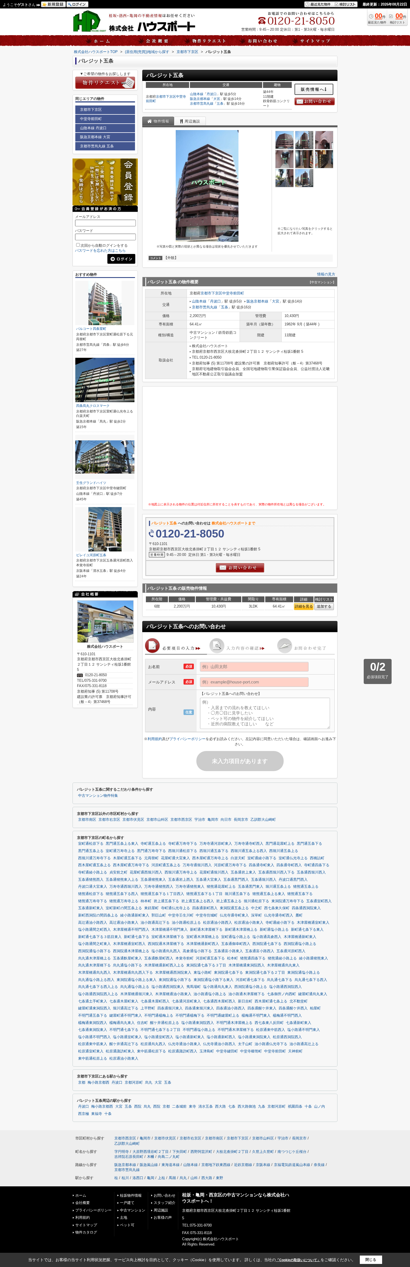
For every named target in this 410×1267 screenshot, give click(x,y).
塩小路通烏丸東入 (217, 987)
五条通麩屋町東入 (127, 958)
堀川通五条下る (237, 894)
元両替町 (151, 858)
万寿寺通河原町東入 (215, 844)
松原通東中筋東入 (92, 1044)
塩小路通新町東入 (189, 1037)
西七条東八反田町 (269, 1023)
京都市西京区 (181, 820)
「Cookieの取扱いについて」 (298, 1260)
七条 (231, 1106)
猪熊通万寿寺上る (123, 901)
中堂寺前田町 (233, 293)
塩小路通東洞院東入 (254, 1037)
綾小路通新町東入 (134, 915)
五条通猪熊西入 (90, 880)
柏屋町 (315, 1008)
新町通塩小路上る (274, 930)
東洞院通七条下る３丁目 (206, 965)
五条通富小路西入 (259, 951)
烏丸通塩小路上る (134, 987)
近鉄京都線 (243, 1165)
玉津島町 (206, 1051)
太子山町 (245, 1044)
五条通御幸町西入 (235, 944)
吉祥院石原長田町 (128, 1157)
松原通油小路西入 (217, 923)
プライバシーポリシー (187, 739)
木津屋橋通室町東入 (313, 923)
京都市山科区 (157, 820)
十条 (308, 1106)
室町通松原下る (90, 844)
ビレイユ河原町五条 (91, 555)
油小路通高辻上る (304, 1044)
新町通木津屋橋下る (206, 930)
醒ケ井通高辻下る (123, 1044)
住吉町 (142, 1023)
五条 (220, 103)
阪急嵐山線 (149, 1165)
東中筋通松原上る (92, 1058)
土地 (123, 1217)
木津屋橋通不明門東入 (169, 930)
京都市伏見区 (133, 820)
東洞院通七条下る (228, 973)
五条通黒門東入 (250, 887)
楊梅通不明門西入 (287, 1016)
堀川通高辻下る (125, 1008)
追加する (324, 606)
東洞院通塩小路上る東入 (136, 980)
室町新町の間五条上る (124, 908)
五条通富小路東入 (228, 951)
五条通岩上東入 (243, 872)
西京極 (83, 1114)
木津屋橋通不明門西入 (131, 930)
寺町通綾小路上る (92, 872)
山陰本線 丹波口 (93, 128)
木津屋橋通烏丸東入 (283, 965)
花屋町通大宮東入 (175, 858)
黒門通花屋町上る (280, 844)
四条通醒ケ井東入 (261, 1008)
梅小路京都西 (98, 1082)
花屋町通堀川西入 (213, 872)
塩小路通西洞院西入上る (98, 994)
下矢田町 (179, 1152)
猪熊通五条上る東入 (268, 894)
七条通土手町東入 (92, 1001)
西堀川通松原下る (182, 851)
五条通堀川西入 (263, 880)
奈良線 (319, 1165)
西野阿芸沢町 (201, 1152)
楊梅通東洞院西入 (92, 1023)
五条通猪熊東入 (153, 880)
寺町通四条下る (316, 865)
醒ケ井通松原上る (164, 1023)
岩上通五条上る (229, 901)
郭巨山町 (158, 915)
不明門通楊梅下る (189, 1016)
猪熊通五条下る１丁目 (204, 894)
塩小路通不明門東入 (303, 1030)
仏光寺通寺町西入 (278, 915)
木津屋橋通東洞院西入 (246, 965)
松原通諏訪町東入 (120, 1051)
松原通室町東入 (90, 1051)
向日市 (226, 820)
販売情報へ (313, 89)
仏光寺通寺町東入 (234, 915)
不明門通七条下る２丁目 (160, 1030)
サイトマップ (86, 1225)
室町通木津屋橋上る (202, 937)
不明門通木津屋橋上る (234, 1023)
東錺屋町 (151, 908)
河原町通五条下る (210, 958)
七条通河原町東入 (186, 1001)
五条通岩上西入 (181, 880)
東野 (219, 1178)
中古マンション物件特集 (98, 796)
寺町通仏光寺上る (175, 908)
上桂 (161, 1178)
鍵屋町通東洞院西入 (94, 1008)
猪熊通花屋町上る (221, 887)
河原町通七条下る (250, 980)
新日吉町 (245, 1001)
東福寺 (96, 1114)
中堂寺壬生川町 (181, 915)
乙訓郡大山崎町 (263, 820)
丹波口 (212, 94)
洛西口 (137, 1178)
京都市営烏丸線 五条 (97, 146)
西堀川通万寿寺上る (181, 872)
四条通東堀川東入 (199, 1008)
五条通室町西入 (319, 901)
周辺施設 (161, 1210)
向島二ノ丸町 (169, 1157)
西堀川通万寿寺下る (94, 858)
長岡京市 (241, 820)
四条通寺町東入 (261, 865)
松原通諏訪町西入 (182, 1051)
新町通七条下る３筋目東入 (100, 937)
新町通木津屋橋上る (241, 930)
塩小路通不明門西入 (94, 1037)
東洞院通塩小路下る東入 (213, 980)
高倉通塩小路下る (197, 951)
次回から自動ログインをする (104, 245)
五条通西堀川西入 (311, 872)
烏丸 (148, 1082)
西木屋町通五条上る (94, 865)
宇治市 (199, 820)
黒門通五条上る (90, 851)
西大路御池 (247, 1106)
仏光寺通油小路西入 (219, 1044)
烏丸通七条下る (279, 980)
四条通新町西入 (205, 908)
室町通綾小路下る (261, 858)
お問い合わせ (164, 1195)
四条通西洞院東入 (306, 908)
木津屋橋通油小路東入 (173, 994)
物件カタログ (86, 1232)
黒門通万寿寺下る (151, 851)
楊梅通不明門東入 (256, 1016)
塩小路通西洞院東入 (167, 987)
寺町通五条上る (153, 844)
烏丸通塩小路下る (127, 965)
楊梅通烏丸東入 (122, 1023)
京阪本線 (263, 1165)
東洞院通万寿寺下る (287, 901)
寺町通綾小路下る (280, 923)
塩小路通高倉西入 (266, 937)
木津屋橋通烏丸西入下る (133, 973)
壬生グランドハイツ (91, 483)
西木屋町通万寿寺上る (210, 858)
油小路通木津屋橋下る (246, 994)
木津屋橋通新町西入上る (164, 965)
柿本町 (146, 901)
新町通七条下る (136, 937)
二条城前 (179, 1106)
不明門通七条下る (123, 1030)
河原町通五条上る (165, 865)
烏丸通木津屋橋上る (94, 958)
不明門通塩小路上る (199, 1030)
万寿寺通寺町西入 (248, 844)
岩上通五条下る (166, 901)
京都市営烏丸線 (201, 103)
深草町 (256, 915)
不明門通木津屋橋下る (236, 1030)
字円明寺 (121, 1152)
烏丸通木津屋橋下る (94, 965)
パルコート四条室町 (91, 329)
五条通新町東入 (90, 908)
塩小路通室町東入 (127, 1037)
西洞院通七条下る (266, 944)
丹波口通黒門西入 (293, 880)
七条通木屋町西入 (155, 1001)
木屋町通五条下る (127, 858)
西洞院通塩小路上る (300, 944)
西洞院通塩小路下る (94, 951)
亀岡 (150, 1178)
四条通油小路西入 (230, 1008)
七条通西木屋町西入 (219, 1001)
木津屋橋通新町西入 (202, 944)
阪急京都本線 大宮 (95, 137)
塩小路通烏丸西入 (165, 951)
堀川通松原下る (256, 901)
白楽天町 (238, 858)
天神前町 (295, 1051)
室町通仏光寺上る (293, 858)
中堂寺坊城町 (207, 915)
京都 (81, 1082)
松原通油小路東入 (248, 923)
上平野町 (148, 1008)
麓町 (299, 915)
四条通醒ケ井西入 (293, 1008)
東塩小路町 (203, 973)
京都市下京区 (166, 97)
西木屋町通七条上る (271, 1001)
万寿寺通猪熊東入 (189, 887)
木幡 (150, 1157)
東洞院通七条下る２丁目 (265, 973)
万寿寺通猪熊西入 (158, 887)
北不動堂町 (299, 1001)
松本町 (232, 958)
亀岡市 (213, 820)
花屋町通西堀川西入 (146, 872)
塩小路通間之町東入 (94, 944)
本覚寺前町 (184, 958)
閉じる (370, 1260)
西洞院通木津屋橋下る (166, 944)
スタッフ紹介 (164, 1203)
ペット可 (127, 1225)
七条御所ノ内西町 (281, 994)
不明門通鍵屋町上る (223, 1016)
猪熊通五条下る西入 (122, 894)
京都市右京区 (109, 820)
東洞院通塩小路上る (303, 973)
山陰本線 (196, 94)
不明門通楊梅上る (158, 1016)
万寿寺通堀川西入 (197, 865)
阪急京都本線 (200, 99)
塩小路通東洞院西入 (197, 1023)
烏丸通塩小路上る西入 (96, 980)
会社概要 (82, 1203)
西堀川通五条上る (283, 851)
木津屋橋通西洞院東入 (173, 973)
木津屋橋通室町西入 (129, 944)
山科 (194, 1178)
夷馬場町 (193, 987)
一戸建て (127, 1203)
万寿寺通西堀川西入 (125, 887)
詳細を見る (304, 606)
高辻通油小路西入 (92, 923)
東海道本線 (170, 1165)
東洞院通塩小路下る (175, 980)
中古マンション (132, 1210)
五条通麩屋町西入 (158, 958)
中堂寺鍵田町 (227, 1051)
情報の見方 (326, 274)
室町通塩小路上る (235, 937)
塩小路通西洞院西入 (285, 987)
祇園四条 (295, 1106)
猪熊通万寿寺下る (92, 901)
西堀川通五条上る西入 (249, 851)
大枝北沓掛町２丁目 (232, 1152)
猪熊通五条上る (306, 887)
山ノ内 (319, 1106)
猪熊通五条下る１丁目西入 (162, 894)
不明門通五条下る (92, 1016)
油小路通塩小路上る (210, 994)
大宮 (216, 99)
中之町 (256, 908)
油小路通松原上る (186, 923)
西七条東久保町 (277, 908)
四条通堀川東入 (170, 1008)
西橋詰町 (317, 858)
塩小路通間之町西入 (94, 930)
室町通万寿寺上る (120, 851)
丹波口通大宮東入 (92, 887)
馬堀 (172, 1178)
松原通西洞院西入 (287, 1037)
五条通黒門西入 (236, 880)
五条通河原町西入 (290, 951)
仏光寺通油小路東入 (184, 1044)
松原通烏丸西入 (153, 1044)
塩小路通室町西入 (158, 1037)
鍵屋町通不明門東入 (125, 1016)
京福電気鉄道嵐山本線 (292, 1165)
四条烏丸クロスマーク (93, 406)
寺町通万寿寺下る (182, 844)
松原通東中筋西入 (270, 1030)
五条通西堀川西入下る (276, 872)
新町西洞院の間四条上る (98, 915)
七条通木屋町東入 (123, 1001)
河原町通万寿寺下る (230, 865)
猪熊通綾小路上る (282, 958)
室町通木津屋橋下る (167, 937)
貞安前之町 (118, 872)
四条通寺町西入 (289, 865)
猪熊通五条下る (300, 894)
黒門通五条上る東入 (122, 844)
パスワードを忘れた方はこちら (100, 250)
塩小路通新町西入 (221, 1037)
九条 (261, 1106)
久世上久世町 (263, 1152)
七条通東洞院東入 (92, 1030)
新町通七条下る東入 (307, 930)
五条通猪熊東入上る (122, 880)
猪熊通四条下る (253, 958)
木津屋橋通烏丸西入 (94, 973)
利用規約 (155, 739)
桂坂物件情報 (131, 1195)
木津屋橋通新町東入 (300, 937)
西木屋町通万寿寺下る (131, 865)
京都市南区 (87, 820)
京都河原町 (134, 1082)
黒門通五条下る (309, 844)
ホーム (80, 1195)
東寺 (192, 1106)
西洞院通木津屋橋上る (131, 951)
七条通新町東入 (298, 1023)
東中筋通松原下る (151, 1051)
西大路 (220, 1106)
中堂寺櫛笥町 (251, 1051)
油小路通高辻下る (155, 923)
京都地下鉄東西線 (215, 1165)
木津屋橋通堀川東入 (136, 994)
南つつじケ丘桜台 (292, 1152)
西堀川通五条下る (213, 851)
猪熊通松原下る (90, 894)
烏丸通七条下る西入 (311, 980)
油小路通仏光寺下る (271, 1044)
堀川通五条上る (278, 887)
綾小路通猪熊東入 (313, 958)
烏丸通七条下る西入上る (98, 987)
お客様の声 (163, 1217)
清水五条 (205, 1106)
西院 (137, 1106)
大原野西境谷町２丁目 (150, 1152)
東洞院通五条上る (234, 908)
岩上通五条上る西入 (197, 901)
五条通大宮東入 (208, 880)
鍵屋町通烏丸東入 (312, 994)
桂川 (125, 1178)
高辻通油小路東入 (123, 923)
